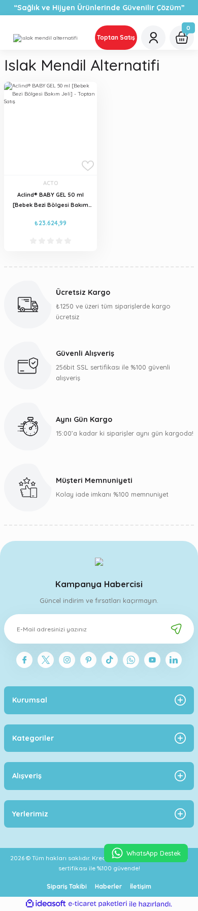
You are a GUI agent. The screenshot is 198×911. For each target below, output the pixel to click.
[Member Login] (153, 37)
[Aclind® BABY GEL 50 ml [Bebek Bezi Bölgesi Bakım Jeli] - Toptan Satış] (50, 128)
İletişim (140, 886)
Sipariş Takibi (67, 886)
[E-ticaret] (97, 903)
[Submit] (176, 629)
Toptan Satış (116, 37)
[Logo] (45, 38)
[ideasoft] (45, 903)
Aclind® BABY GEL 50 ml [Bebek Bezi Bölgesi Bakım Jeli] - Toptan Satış (50, 200)
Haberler (108, 886)
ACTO (50, 183)
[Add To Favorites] (88, 166)
